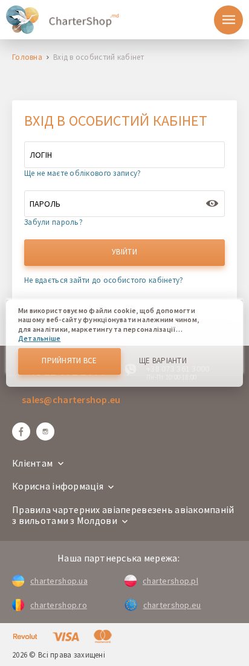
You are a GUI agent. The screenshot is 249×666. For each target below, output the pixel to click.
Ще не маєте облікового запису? (82, 173)
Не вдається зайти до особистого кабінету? (103, 280)
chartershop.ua (59, 580)
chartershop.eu (172, 605)
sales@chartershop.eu (71, 399)
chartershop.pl (170, 580)
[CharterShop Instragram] (45, 431)
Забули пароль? (53, 222)
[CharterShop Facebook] (21, 431)
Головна (27, 57)
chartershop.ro (58, 605)
